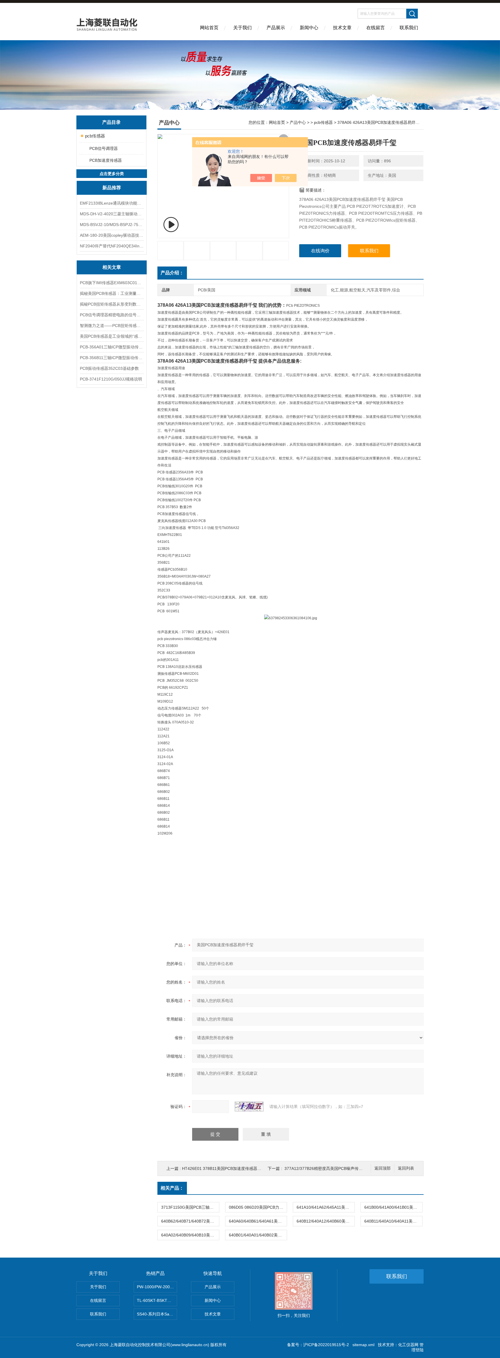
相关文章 (111, 267)
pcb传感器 (95, 135)
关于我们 (242, 27)
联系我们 (409, 27)
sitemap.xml (363, 1344)
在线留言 (375, 27)
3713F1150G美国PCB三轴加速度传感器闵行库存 (190, 1207)
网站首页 (209, 27)
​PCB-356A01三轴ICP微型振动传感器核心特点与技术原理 (112, 347)
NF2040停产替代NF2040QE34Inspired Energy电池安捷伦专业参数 (112, 246)
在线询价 (320, 250)
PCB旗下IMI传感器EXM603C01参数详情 (112, 282)
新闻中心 (309, 27)
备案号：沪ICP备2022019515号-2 (318, 1344)
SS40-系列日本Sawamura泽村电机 (157, 1314)
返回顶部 (382, 1168)
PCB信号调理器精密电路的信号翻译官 (112, 315)
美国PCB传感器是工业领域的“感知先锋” (112, 336)
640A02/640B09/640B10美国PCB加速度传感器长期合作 (190, 1235)
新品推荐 (111, 187)
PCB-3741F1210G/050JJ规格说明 (111, 379)
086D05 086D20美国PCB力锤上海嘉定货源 (258, 1207)
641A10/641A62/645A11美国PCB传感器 (325, 1207)
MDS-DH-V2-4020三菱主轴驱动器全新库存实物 (112, 214)
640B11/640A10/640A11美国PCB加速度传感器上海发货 (393, 1221)
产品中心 (298, 122)
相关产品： (172, 1188)
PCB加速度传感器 (105, 160)
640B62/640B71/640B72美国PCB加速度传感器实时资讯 (190, 1221)
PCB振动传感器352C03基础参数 (109, 368)
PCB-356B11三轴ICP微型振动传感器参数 (112, 357)
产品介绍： (172, 272)
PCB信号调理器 (103, 148)
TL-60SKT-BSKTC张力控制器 (157, 1300)
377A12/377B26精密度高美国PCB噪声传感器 (325, 1168)
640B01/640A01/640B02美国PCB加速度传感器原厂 (258, 1235)
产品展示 (275, 27)
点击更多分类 (112, 173)
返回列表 (406, 1168)
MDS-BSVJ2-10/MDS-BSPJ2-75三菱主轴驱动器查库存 (112, 224)
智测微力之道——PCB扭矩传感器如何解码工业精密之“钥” (112, 325)
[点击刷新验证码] (249, 1106)
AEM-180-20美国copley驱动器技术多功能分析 (112, 235)
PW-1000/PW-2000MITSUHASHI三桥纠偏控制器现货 (157, 1287)
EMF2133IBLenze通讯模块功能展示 (112, 203)
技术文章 (342, 27)
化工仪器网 (408, 1344)
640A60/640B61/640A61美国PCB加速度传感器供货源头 (258, 1221)
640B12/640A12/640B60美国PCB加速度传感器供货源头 (325, 1221)
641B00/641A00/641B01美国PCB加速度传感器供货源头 (393, 1207)
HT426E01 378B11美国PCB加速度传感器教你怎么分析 (232, 1168)
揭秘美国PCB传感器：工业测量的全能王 (112, 293)
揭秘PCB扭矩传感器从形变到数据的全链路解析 (112, 304)
